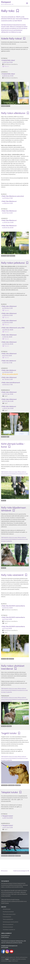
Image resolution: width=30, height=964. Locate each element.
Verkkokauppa (6, 909)
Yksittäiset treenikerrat (9, 929)
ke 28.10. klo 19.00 (10, 76)
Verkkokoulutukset (8, 927)
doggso (7, 959)
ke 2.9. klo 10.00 (9, 355)
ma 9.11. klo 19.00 (9, 394)
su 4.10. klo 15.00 (10, 372)
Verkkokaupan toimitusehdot (10, 922)
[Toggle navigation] (27, 3)
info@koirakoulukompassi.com (9, 945)
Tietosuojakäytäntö (8, 919)
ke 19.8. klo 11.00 (9, 308)
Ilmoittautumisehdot (8, 911)
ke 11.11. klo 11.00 (9, 401)
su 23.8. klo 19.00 (9, 322)
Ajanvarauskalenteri (8, 924)
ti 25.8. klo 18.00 (9, 337)
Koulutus (5, 870)
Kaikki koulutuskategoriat (20, 870)
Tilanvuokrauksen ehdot (9, 914)
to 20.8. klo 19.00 (9, 315)
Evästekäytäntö (7, 916)
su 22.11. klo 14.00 (9, 408)
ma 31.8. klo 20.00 (9, 344)
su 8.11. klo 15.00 (7, 827)
